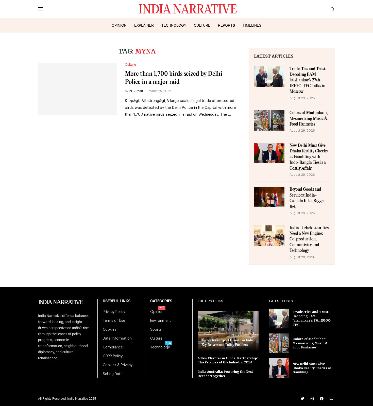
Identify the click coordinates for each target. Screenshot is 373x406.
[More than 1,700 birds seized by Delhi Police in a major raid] (77, 89)
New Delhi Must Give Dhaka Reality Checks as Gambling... (312, 368)
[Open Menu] (40, 9)
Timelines (252, 25)
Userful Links (116, 301)
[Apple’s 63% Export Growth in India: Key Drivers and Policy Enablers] (228, 331)
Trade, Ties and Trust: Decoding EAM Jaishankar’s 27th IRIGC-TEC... (312, 318)
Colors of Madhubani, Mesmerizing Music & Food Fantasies (309, 119)
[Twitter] (302, 398)
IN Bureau (136, 91)
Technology (173, 25)
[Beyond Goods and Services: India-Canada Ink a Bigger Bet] (269, 197)
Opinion (119, 25)
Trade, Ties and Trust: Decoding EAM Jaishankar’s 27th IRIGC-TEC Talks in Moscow (308, 80)
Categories (161, 301)
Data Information (117, 338)
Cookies (109, 329)
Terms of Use (114, 321)
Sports (156, 329)
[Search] (332, 9)
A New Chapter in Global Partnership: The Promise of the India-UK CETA (228, 360)
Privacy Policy (114, 312)
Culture (202, 25)
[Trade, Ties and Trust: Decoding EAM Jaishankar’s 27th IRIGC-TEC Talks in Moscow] (269, 76)
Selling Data (113, 374)
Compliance (113, 347)
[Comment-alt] (331, 398)
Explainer (144, 25)
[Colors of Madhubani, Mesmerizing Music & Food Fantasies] (269, 120)
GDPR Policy (113, 356)
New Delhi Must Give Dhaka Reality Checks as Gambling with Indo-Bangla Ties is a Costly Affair (309, 157)
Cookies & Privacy (117, 365)
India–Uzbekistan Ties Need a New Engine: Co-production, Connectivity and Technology (309, 239)
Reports (226, 25)
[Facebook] (321, 398)
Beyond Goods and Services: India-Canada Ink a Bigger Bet (307, 198)
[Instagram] (312, 398)
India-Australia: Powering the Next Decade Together (225, 374)
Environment (160, 321)
